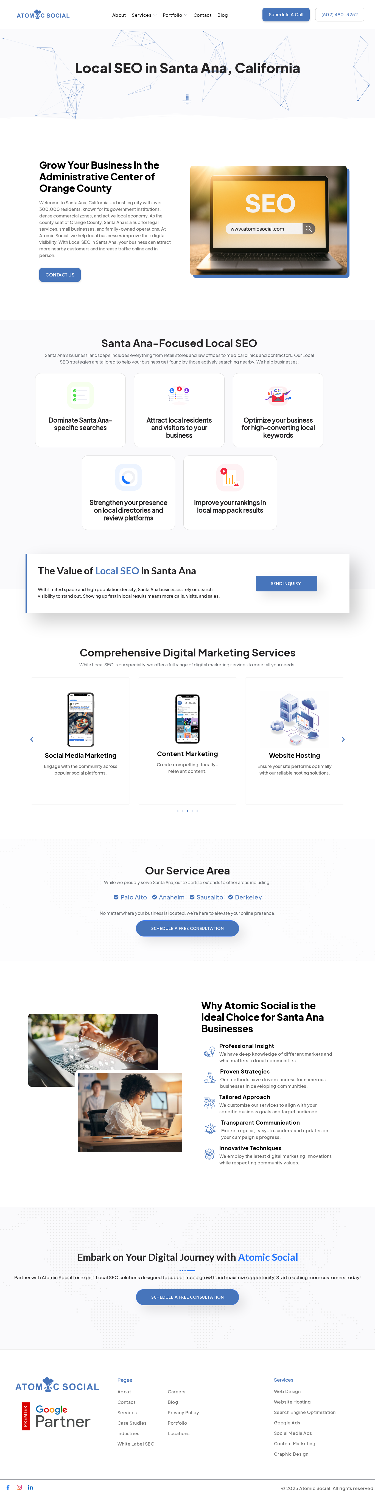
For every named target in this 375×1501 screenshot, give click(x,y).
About (119, 15)
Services (141, 15)
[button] (31, 739)
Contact (203, 15)
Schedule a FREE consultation (187, 928)
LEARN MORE (295, 784)
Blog (222, 15)
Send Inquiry (286, 583)
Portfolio (172, 15)
